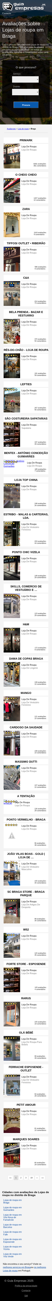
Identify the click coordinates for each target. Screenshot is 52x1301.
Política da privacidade (26, 1286)
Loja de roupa (23, 129)
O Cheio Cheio (26, 174)
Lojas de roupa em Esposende (12, 1240)
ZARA (26, 209)
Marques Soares (26, 1139)
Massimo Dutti (26, 761)
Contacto (6, 13)
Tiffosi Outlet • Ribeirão (26, 243)
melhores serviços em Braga (17, 1267)
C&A (26, 277)
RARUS (26, 998)
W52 (26, 929)
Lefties (26, 384)
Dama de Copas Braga (26, 658)
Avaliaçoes (11, 129)
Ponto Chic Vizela (26, 552)
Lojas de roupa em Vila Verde (12, 1255)
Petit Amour (26, 1104)
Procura (26, 105)
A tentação (26, 796)
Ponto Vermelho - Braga (26, 819)
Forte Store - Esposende (26, 964)
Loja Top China (26, 479)
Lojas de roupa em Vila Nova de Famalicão (12, 1217)
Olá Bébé (26, 1032)
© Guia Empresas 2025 (18, 1280)
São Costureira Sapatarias (26, 418)
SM (26, 1296)
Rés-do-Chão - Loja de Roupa (26, 349)
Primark (26, 140)
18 (31, 1178)
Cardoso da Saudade (26, 727)
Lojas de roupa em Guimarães (12, 1208)
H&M (26, 624)
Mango (26, 692)
